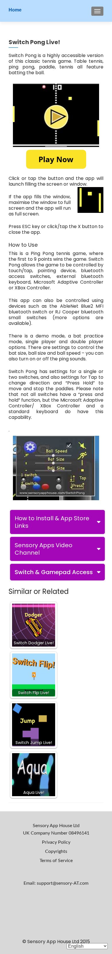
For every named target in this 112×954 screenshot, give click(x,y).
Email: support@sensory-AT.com (56, 883)
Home (15, 9)
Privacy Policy (56, 842)
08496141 (79, 833)
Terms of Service (56, 860)
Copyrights (56, 851)
